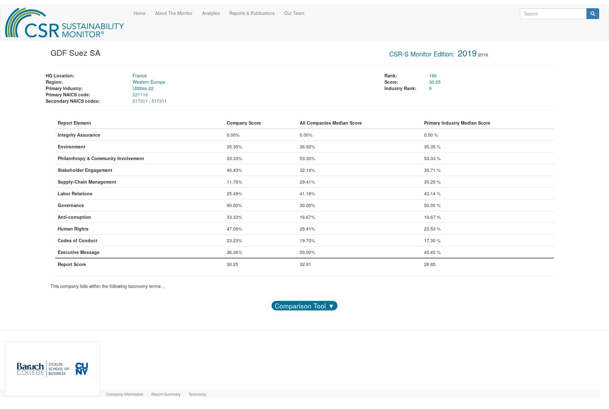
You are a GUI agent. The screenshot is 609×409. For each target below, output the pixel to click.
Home (140, 13)
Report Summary (165, 394)
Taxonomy (197, 394)
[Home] (67, 22)
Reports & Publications (252, 13)
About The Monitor (174, 13)
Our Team (294, 13)
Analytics (211, 13)
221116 (140, 94)
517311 (140, 101)
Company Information (124, 394)
